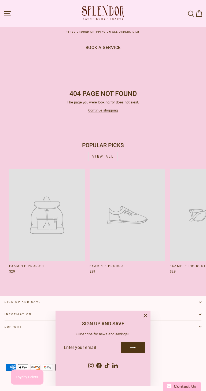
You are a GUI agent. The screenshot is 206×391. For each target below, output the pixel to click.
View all (103, 156)
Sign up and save (23, 302)
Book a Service (103, 47)
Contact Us (184, 386)
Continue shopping (103, 110)
